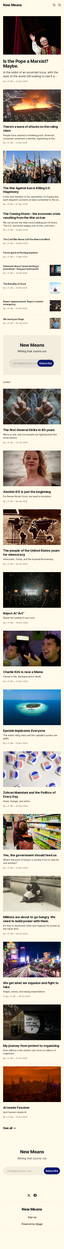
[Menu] (59, 4)
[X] (28, 1195)
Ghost (39, 1223)
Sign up (32, 1217)
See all (7, 1128)
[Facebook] (35, 1195)
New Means (12, 5)
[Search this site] (54, 4)
